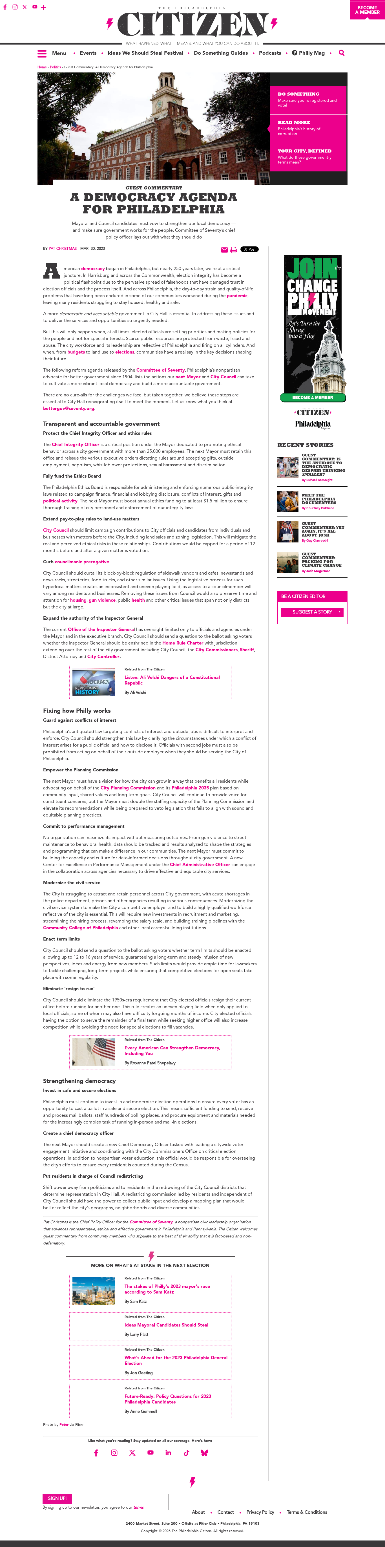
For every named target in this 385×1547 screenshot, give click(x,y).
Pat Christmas (63, 249)
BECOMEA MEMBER (367, 10)
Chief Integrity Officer (75, 445)
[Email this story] (224, 249)
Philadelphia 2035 (190, 788)
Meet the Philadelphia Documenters (319, 499)
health (138, 600)
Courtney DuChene (320, 508)
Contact (226, 1512)
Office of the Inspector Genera (101, 630)
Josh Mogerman (318, 571)
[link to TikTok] (186, 1452)
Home (42, 67)
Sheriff (247, 650)
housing (78, 600)
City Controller (103, 657)
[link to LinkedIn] (168, 1452)
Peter (64, 1425)
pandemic (237, 296)
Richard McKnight (319, 480)
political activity (60, 501)
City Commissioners (217, 650)
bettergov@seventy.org (68, 409)
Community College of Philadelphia (80, 928)
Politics (55, 67)
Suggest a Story (312, 612)
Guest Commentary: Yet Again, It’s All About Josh (323, 530)
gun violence (102, 600)
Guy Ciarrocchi (317, 540)
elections (124, 352)
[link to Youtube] (34, 7)
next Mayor (188, 377)
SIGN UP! (57, 1499)
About (198, 1512)
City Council (223, 377)
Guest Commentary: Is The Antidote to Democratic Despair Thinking (323, 465)
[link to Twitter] (25, 7)
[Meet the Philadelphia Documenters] (287, 501)
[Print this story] (233, 249)
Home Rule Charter (182, 643)
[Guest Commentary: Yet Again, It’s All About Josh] (287, 531)
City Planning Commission (129, 788)
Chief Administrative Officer (200, 865)
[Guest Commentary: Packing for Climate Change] (287, 562)
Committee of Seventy (160, 370)
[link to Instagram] (15, 7)
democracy (93, 269)
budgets (76, 352)
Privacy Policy (260, 1512)
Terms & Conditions (307, 1512)
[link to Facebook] (5, 7)
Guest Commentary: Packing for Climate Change (322, 560)
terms (138, 1508)
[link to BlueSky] (204, 1452)
